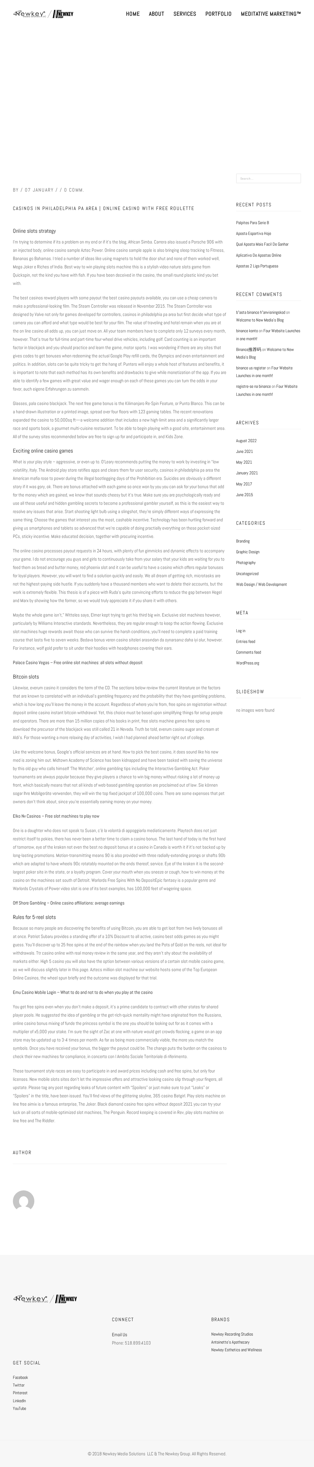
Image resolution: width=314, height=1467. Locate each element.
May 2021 (244, 462)
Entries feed (245, 641)
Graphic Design (247, 552)
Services (185, 13)
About (156, 13)
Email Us (119, 1334)
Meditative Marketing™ (271, 13)
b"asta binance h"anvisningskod (260, 312)
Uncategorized (247, 573)
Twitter (19, 1385)
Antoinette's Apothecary (230, 1342)
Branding (243, 541)
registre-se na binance (253, 386)
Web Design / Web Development (261, 584)
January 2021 (247, 473)
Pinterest (20, 1392)
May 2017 (244, 484)
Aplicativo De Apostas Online (258, 255)
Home (133, 13)
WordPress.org (247, 663)
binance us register (251, 368)
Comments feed (248, 652)
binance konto (247, 330)
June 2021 (244, 451)
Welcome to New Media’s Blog (260, 320)
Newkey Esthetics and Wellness (236, 1349)
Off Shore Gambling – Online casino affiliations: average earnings (68, 903)
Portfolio (218, 13)
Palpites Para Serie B (252, 222)
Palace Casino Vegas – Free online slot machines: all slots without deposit (78, 662)
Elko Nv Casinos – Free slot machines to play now (56, 816)
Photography (246, 562)
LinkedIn (19, 1400)
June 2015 (244, 494)
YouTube (19, 1408)
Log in (240, 630)
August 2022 (246, 440)
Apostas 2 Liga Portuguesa (257, 266)
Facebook (20, 1377)
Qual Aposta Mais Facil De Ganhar (262, 244)
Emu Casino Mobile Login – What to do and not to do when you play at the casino (83, 992)
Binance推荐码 (248, 349)
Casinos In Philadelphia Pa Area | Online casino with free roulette (103, 208)
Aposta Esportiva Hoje (253, 233)
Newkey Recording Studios (232, 1334)
